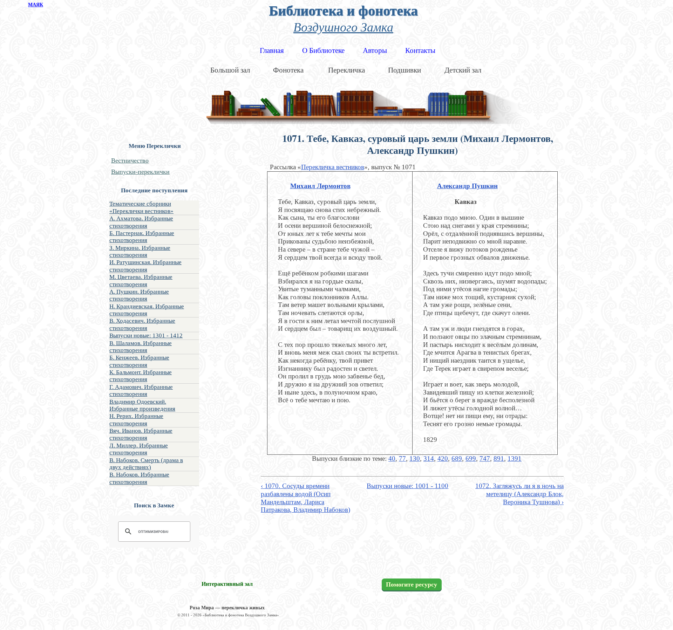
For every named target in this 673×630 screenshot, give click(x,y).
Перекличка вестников (332, 167)
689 (456, 458)
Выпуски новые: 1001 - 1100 (407, 485)
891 (499, 458)
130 (414, 458)
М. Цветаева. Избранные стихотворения (140, 280)
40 (391, 458)
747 (485, 458)
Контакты (420, 50)
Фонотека (288, 70)
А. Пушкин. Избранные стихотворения (139, 295)
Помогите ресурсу (411, 584)
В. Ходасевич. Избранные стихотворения (142, 324)
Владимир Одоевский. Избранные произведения (142, 405)
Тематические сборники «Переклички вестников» (141, 207)
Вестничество (130, 160)
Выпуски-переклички (140, 171)
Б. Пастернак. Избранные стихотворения (141, 237)
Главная (272, 50)
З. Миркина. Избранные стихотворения (139, 251)
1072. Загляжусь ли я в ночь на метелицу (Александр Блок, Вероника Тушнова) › (519, 493)
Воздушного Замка (343, 26)
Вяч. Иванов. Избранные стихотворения (140, 434)
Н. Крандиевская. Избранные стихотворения (146, 310)
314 (428, 458)
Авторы (375, 50)
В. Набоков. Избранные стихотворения (139, 478)
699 (470, 458)
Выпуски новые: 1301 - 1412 (146, 335)
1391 (515, 458)
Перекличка (346, 70)
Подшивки (404, 70)
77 (402, 458)
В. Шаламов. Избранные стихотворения (140, 347)
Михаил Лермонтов (320, 186)
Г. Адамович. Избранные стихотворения (141, 390)
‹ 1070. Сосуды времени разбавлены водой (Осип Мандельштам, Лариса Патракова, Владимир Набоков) (305, 497)
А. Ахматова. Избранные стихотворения (141, 222)
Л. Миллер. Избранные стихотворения (138, 449)
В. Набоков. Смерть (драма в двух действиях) (146, 464)
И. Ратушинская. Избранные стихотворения (145, 266)
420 (442, 458)
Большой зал (230, 70)
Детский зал (462, 70)
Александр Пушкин (467, 186)
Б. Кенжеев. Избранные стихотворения (139, 361)
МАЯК (35, 4)
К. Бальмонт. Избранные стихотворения (140, 376)
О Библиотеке (323, 50)
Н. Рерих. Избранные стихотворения (136, 419)
